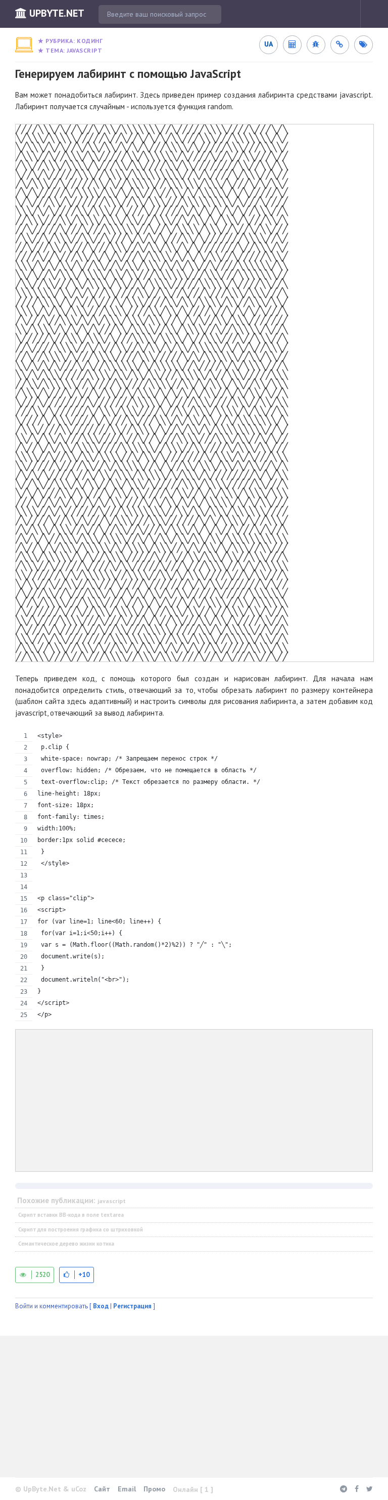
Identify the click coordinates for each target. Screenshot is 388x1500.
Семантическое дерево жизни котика (66, 1243)
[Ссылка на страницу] (339, 44)
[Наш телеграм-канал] (343, 1488)
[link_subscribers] (363, 44)
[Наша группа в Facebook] (357, 1488)
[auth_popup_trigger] (76, 1274)
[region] (194, 875)
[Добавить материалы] (378, 14)
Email (127, 1488)
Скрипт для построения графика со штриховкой (80, 1229)
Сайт (102, 1488)
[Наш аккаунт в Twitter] (369, 1488)
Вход (101, 1306)
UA (268, 44)
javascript (84, 50)
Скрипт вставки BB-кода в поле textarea (71, 1214)
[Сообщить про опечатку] (315, 44)
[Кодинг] (24, 45)
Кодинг (90, 41)
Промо (154, 1488)
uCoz (78, 1488)
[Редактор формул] (292, 44)
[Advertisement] (194, 1100)
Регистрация (132, 1306)
